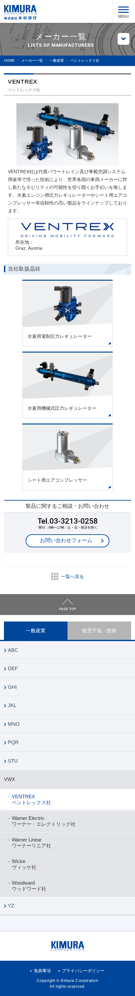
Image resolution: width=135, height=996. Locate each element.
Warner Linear (31, 842)
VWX (9, 779)
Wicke (24, 864)
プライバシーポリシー (83, 971)
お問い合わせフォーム (66, 540)
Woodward (29, 885)
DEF (13, 668)
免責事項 (42, 971)
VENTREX (31, 799)
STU (13, 761)
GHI (12, 687)
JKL (12, 705)
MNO (14, 724)
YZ (11, 905)
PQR (13, 742)
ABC (13, 650)
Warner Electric (44, 821)
